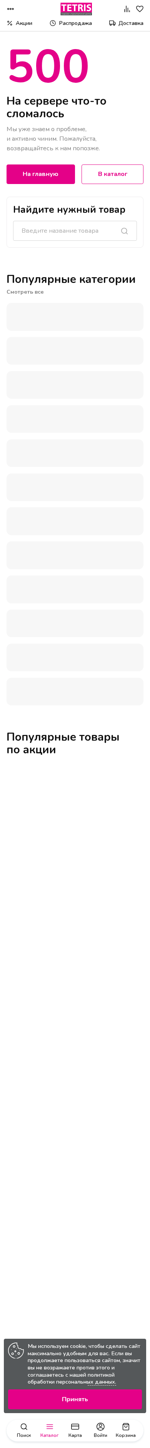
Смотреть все (25, 292)
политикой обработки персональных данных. (72, 1378)
